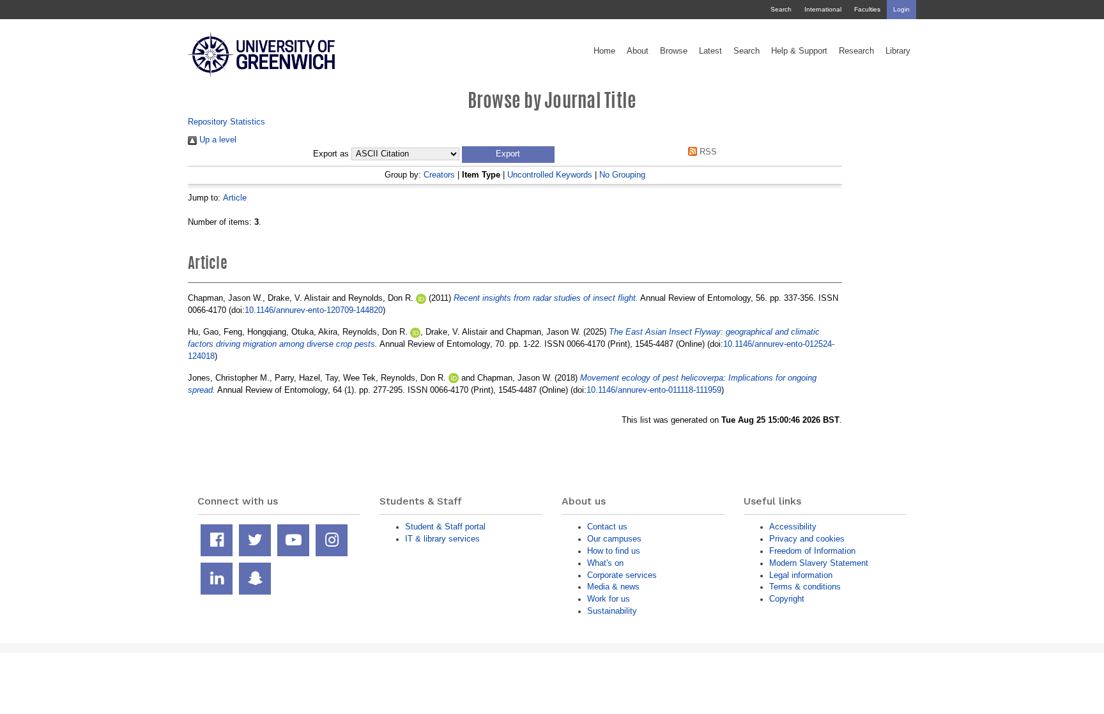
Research (856, 51)
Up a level (216, 139)
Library (897, 51)
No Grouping (622, 174)
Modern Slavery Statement (818, 563)
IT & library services (442, 538)
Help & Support (799, 51)
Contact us (607, 526)
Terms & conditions (805, 586)
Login (901, 9)
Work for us (608, 599)
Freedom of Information (812, 551)
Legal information (800, 575)
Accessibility (792, 526)
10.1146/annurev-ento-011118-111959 (653, 390)
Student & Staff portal (445, 526)
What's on (605, 563)
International (822, 9)
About (637, 51)
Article (235, 197)
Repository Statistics (226, 121)
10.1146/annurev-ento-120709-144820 (314, 310)
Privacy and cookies (807, 538)
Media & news (613, 586)
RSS (707, 151)
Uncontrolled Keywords (549, 174)
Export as (331, 153)
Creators (439, 174)
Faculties (867, 9)
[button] (508, 154)
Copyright (786, 599)
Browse (673, 51)
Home (604, 51)
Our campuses (614, 538)
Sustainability (612, 611)
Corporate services (622, 575)
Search (781, 9)
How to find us (613, 551)
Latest (710, 51)
